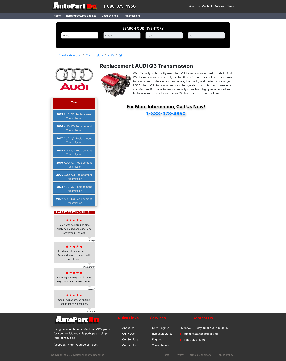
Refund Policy (225, 354)
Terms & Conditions (200, 354)
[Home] (76, 6)
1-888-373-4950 (119, 6)
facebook (60, 344)
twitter (70, 344)
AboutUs (194, 6)
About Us (128, 328)
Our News (128, 333)
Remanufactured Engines (81, 15)
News (230, 6)
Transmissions (131, 15)
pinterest (92, 344)
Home (57, 15)
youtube (80, 344)
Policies (219, 6)
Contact (207, 6)
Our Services (130, 339)
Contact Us (129, 345)
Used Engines (110, 15)
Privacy (179, 354)
